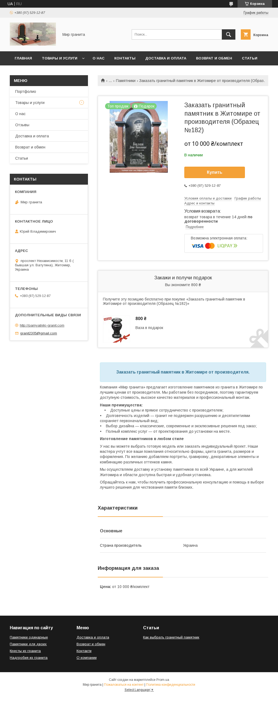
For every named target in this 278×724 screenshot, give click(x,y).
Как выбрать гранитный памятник (171, 637)
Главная (23, 58)
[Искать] (228, 34)
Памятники (125, 80)
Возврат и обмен (214, 58)
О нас (99, 58)
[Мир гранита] (33, 44)
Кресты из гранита (25, 651)
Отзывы (22, 125)
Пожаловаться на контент (124, 685)
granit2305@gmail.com (38, 333)
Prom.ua (162, 680)
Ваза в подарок (149, 327)
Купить (214, 172)
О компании (87, 658)
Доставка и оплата (165, 58)
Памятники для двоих (28, 644)
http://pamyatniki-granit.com (42, 325)
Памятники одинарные (29, 637)
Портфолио (25, 91)
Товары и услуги (59, 58)
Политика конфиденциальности (170, 685)
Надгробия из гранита (29, 658)
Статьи (249, 58)
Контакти (84, 651)
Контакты (124, 58)
